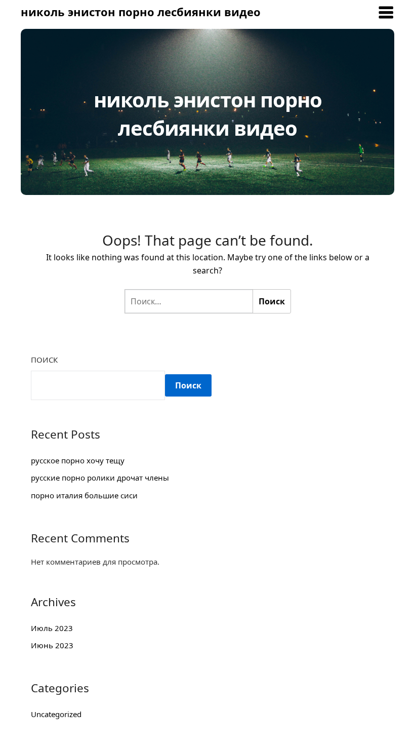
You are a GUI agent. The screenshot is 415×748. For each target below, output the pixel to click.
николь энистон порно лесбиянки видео (141, 11)
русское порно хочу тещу (77, 460)
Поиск (44, 360)
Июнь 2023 (52, 645)
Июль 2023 (52, 628)
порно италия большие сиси (84, 495)
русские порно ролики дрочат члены (100, 478)
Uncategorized (56, 714)
